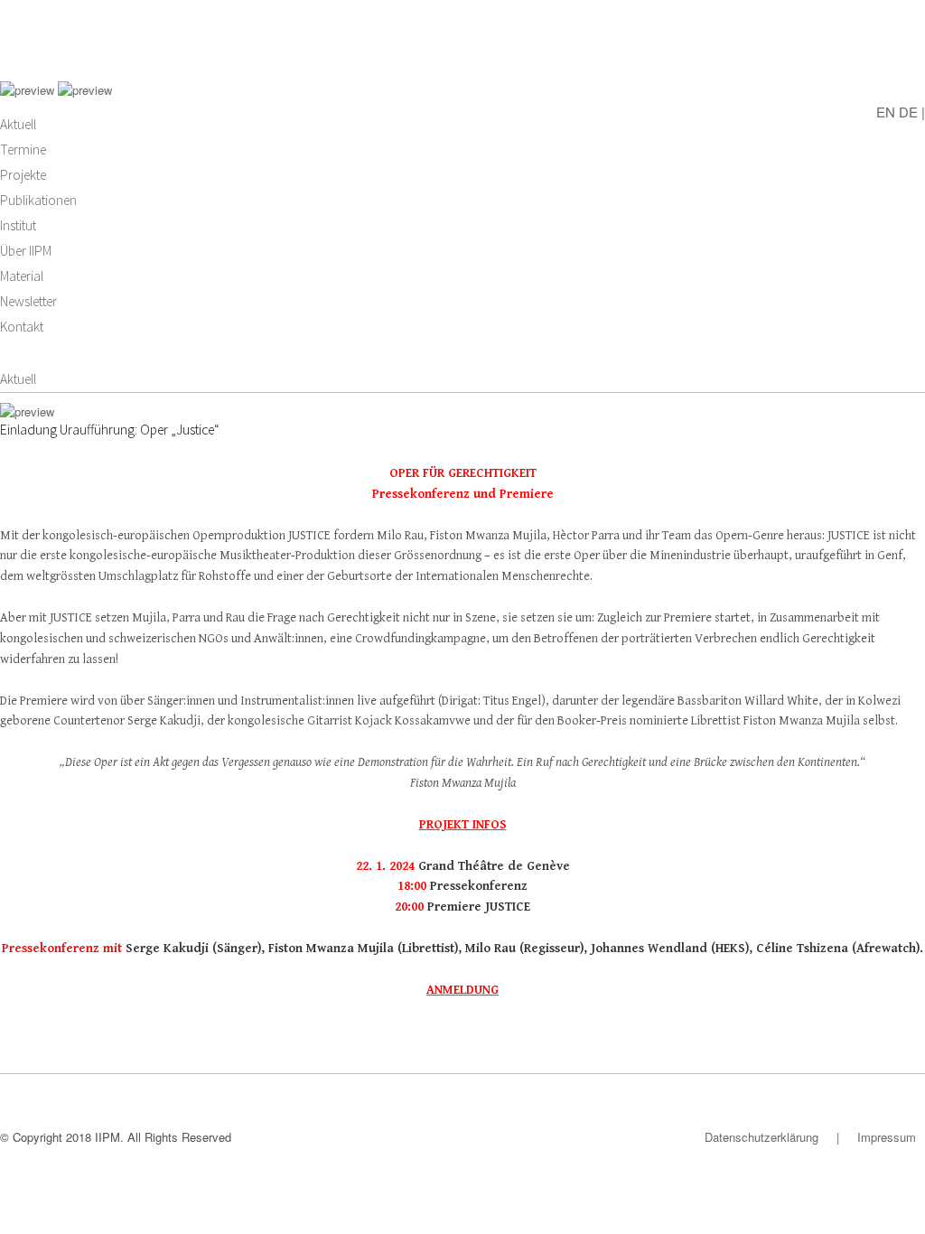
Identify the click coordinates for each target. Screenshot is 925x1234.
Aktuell (18, 124)
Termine (23, 149)
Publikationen (38, 200)
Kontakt (21, 326)
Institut (18, 225)
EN (885, 110)
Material (21, 276)
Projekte (23, 174)
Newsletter (28, 301)
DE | (912, 110)
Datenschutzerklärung (761, 1136)
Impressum (886, 1136)
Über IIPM (25, 250)
